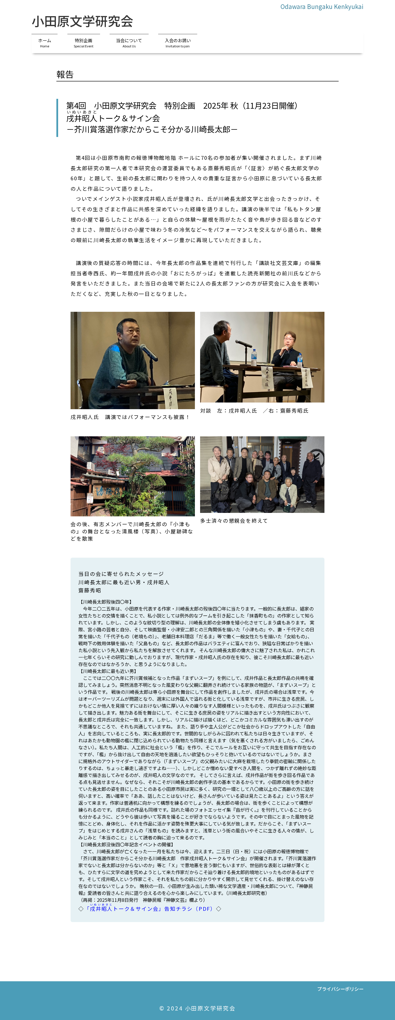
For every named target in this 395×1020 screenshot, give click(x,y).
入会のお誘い (178, 42)
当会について (129, 42)
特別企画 (83, 42)
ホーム (44, 42)
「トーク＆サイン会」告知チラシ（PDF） (150, 908)
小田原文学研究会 (82, 20)
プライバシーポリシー (340, 988)
